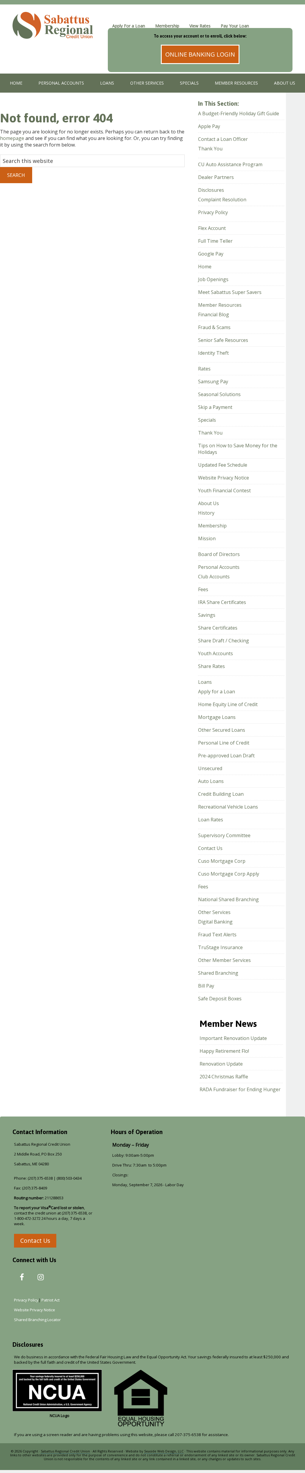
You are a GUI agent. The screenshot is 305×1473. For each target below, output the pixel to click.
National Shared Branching (228, 899)
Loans (205, 682)
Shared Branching (218, 973)
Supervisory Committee (224, 835)
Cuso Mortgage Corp (221, 861)
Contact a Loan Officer (223, 139)
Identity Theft (213, 353)
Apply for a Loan (216, 691)
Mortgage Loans (217, 717)
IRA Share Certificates (222, 602)
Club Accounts (214, 576)
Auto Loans (211, 781)
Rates (204, 368)
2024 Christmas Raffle (224, 1076)
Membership (212, 525)
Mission (207, 538)
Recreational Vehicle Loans (228, 807)
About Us (208, 503)
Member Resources (220, 305)
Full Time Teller (215, 241)
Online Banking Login (200, 54)
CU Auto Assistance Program (230, 164)
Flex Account (212, 228)
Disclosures (211, 190)
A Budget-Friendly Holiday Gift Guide (238, 113)
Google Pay (210, 253)
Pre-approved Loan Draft (226, 755)
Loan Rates (210, 819)
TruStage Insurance (220, 947)
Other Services (214, 912)
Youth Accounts (215, 653)
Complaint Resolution (222, 199)
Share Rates (211, 666)
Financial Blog (213, 314)
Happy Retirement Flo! (224, 1051)
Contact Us (210, 848)
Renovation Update (221, 1064)
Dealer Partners (216, 177)
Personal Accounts (218, 567)
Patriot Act (51, 1300)
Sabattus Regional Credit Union (57, 31)
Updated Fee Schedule (222, 465)
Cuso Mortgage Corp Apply (228, 874)
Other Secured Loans (221, 730)
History (206, 513)
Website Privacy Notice (223, 477)
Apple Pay (209, 126)
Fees (203, 589)
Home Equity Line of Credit (228, 704)
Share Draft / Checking (223, 640)
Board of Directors (219, 554)
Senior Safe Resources (223, 340)
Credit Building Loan (221, 794)
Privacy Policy (213, 212)
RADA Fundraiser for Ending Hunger (240, 1089)
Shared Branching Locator (37, 1319)
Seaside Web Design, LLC (163, 1451)
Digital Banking (215, 921)
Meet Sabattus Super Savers (230, 292)
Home (204, 266)
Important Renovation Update (233, 1038)
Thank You (210, 148)
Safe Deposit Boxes (220, 998)
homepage (12, 138)
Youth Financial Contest (224, 490)
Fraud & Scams (214, 327)
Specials (207, 420)
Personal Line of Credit (223, 742)
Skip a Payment (215, 407)
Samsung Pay (213, 381)
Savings (206, 615)
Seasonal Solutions (219, 394)
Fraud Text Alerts (217, 934)
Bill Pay (206, 985)
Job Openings (213, 279)
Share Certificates (217, 628)
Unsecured (210, 768)
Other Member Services (224, 960)
